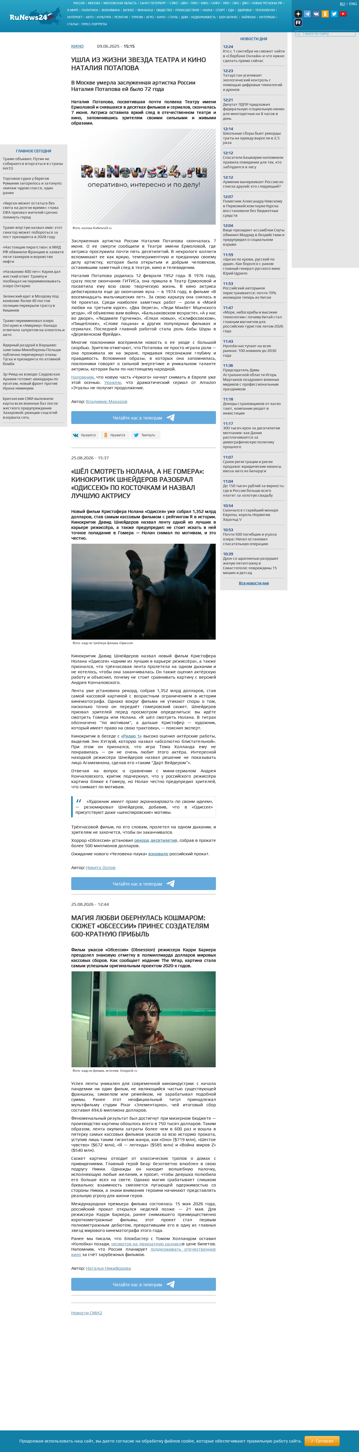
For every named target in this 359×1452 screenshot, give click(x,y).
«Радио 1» (131, 736)
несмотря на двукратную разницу (146, 1243)
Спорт (220, 10)
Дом (184, 17)
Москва (94, 3)
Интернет (74, 17)
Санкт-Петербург (153, 3)
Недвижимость (203, 17)
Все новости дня (254, 583)
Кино (161, 17)
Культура (104, 17)
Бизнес (128, 10)
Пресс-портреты (94, 24)
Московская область (120, 3)
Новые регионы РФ (267, 3)
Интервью (267, 17)
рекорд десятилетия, (156, 840)
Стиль (173, 17)
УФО (226, 3)
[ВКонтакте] (84, 433)
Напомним (82, 377)
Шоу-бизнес (228, 17)
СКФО (215, 3)
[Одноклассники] (115, 433)
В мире (72, 10)
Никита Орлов (101, 867)
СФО (236, 3)
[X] (145, 433)
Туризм (137, 17)
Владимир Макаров (106, 401)
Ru (342, 3)
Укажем (112, 382)
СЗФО (174, 3)
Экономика (110, 10)
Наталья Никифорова (108, 1268)
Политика (90, 10)
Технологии (265, 10)
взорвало (158, 853)
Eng (353, 3)
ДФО (245, 3)
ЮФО (204, 3)
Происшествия (187, 10)
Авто (89, 17)
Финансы (145, 10)
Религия (121, 17)
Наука (207, 10)
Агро (149, 17)
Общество (164, 10)
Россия (79, 3)
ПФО (194, 3)
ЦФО (184, 3)
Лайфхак (248, 17)
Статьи (72, 24)
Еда (231, 10)
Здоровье (244, 10)
